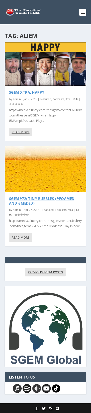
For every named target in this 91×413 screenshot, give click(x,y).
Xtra (67, 99)
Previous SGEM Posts (45, 272)
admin (17, 99)
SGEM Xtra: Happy (26, 92)
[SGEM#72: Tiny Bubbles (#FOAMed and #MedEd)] (46, 169)
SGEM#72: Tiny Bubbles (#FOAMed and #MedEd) (41, 201)
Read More (21, 132)
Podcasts (58, 99)
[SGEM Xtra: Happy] (46, 64)
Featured (45, 99)
